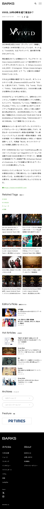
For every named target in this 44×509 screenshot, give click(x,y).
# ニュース (5, 206)
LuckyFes (5, 482)
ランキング (5, 461)
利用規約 (27, 461)
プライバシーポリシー (31, 465)
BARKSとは (27, 453)
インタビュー (6, 465)
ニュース (5, 457)
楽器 (3, 478)
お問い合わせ (28, 457)
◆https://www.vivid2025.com (14, 187)
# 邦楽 (4, 209)
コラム (4, 474)
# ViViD (4, 199)
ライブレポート (7, 470)
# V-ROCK (5, 202)
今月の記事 (5, 453)
